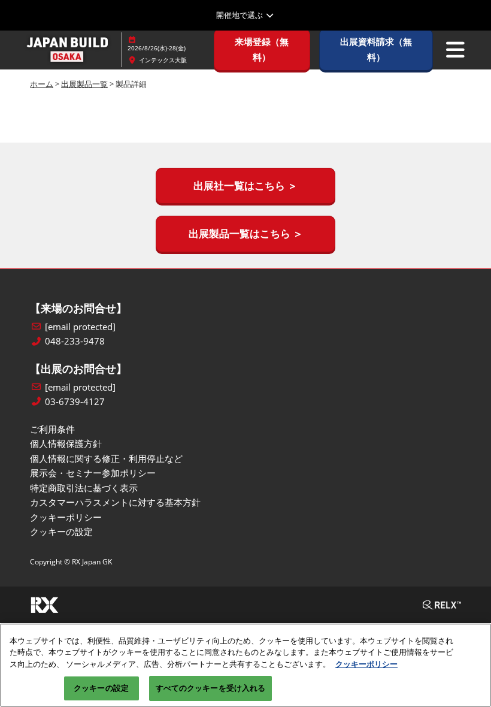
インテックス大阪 (163, 60)
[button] (262, 49)
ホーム (41, 83)
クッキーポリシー (366, 663)
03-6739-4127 (75, 401)
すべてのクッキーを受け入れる (211, 687)
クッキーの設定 (101, 687)
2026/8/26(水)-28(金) (157, 48)
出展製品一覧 (84, 83)
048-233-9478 (75, 341)
